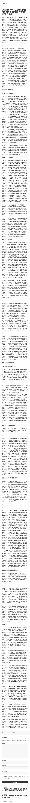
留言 (3, 743)
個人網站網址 (5, 771)
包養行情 (19, 172)
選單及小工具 (26, 3)
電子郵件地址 (5, 765)
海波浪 (4, 3)
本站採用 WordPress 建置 (7, 801)
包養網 (8, 200)
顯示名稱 (4, 760)
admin (14, 732)
